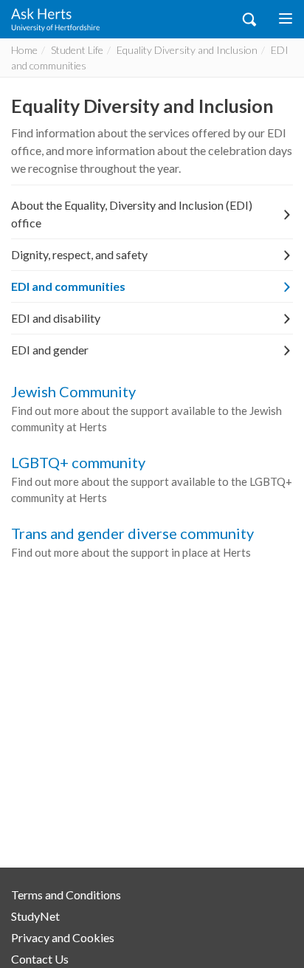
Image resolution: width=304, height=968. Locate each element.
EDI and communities (68, 286)
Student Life (77, 50)
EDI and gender (50, 350)
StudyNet (35, 916)
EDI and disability (55, 318)
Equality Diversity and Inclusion (187, 50)
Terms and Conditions (66, 895)
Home (24, 50)
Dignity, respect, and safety (79, 254)
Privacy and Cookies (62, 937)
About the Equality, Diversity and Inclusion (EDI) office (131, 214)
